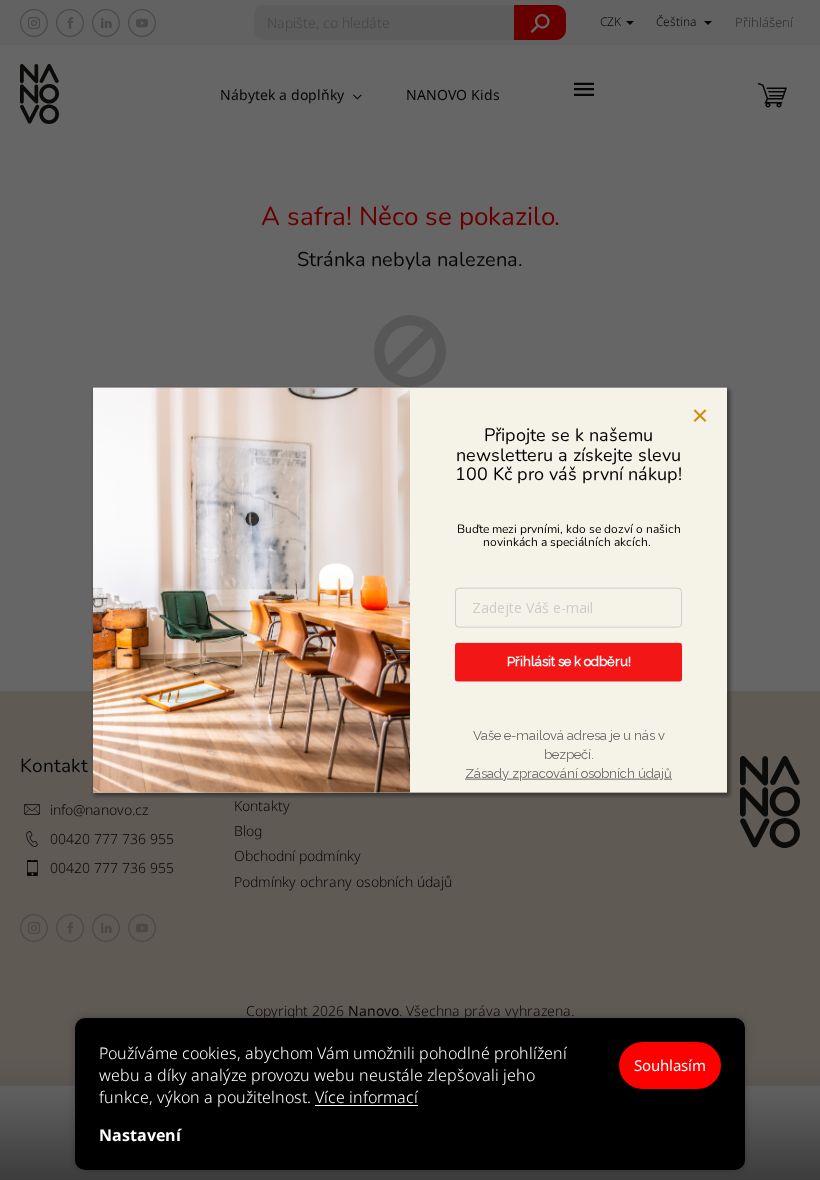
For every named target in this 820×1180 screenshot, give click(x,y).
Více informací (366, 1097)
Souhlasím (670, 1065)
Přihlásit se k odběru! (569, 661)
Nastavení (140, 1135)
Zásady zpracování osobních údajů (568, 773)
